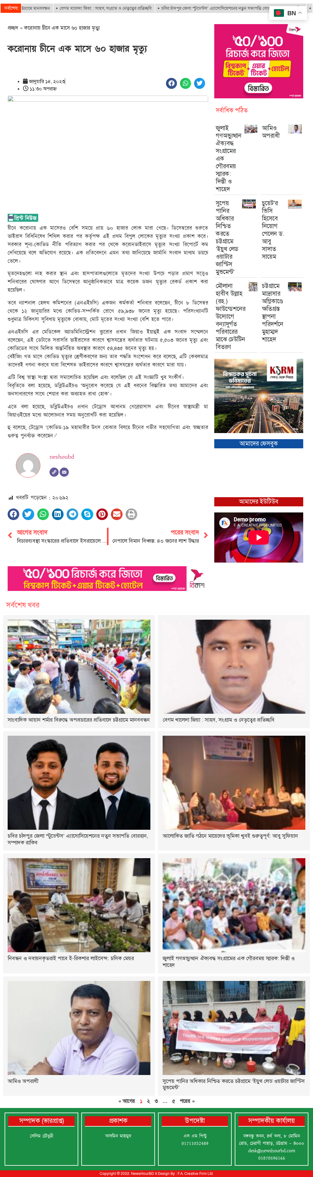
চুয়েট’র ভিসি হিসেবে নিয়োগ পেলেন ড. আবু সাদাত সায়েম (273, 230)
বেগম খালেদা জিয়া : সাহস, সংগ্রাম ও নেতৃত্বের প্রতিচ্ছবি (74, 8)
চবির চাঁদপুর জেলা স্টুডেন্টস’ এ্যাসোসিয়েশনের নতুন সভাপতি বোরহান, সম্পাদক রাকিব (200, 8)
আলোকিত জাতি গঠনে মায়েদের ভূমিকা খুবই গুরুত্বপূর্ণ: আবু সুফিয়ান (230, 836)
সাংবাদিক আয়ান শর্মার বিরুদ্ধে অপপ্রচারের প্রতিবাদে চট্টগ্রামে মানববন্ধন (79, 719)
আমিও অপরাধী (271, 132)
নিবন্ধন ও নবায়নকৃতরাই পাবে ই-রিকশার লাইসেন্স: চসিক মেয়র (71, 958)
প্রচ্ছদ (13, 27)
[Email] (64, 472)
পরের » (187, 1101)
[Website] (54, 472)
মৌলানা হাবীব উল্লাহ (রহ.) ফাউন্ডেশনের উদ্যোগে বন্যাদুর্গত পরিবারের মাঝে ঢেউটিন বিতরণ (230, 316)
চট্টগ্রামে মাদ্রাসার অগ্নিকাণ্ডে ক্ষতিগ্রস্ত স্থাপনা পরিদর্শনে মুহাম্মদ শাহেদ (272, 312)
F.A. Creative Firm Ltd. (195, 1173)
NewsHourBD (142, 1173)
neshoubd (62, 457)
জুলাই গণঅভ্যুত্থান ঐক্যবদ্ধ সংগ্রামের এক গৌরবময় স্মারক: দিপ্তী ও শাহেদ (229, 962)
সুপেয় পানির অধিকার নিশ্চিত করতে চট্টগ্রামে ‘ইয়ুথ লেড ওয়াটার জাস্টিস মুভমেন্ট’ (227, 237)
